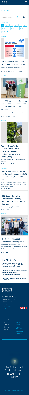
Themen (6, 322)
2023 (20, 25)
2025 (11, 25)
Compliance (19, 333)
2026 (7, 25)
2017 (21, 28)
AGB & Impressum (19, 327)
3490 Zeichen (6, 71)
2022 (25, 25)
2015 (7, 32)
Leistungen (7, 320)
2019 (12, 28)
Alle (3, 25)
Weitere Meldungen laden (8, 253)
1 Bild (13, 71)
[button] (25, 17)
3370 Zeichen (6, 116)
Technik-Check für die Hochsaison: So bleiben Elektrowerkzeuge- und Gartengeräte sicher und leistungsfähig (10, 151)
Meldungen (4, 23)
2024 (16, 25)
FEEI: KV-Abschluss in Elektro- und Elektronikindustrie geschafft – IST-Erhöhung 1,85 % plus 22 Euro (13, 264)
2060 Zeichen (6, 188)
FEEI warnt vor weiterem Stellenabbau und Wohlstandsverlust (14, 279)
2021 (3, 28)
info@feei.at (7, 305)
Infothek (6, 324)
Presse (5, 10)
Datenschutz (19, 331)
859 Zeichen (6, 209)
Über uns (6, 327)
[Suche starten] (17, 17)
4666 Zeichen (6, 248)
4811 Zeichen (6, 164)
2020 (7, 28)
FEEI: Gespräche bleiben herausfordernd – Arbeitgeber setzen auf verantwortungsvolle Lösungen (14, 272)
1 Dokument (20, 71)
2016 (3, 32)
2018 (16, 28)
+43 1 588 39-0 (8, 307)
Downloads (19, 322)
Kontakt (6, 329)
